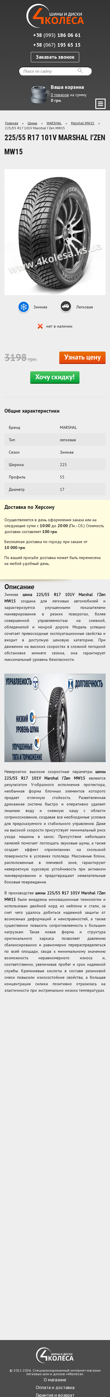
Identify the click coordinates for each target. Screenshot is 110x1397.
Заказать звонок (55, 56)
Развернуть (100, 104)
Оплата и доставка (55, 1387)
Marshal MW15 (82, 123)
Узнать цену (82, 357)
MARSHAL (54, 123)
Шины (32, 123)
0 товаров (60, 94)
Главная (11, 123)
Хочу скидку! (55, 377)
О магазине (55, 1380)
